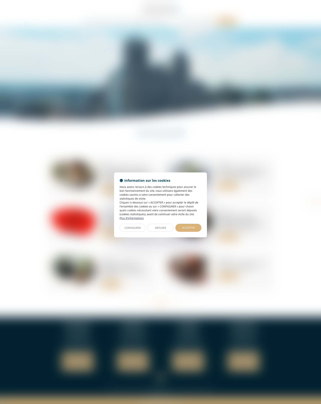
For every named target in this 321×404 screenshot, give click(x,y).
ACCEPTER (188, 227)
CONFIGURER (132, 228)
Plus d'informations (132, 218)
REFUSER (160, 228)
